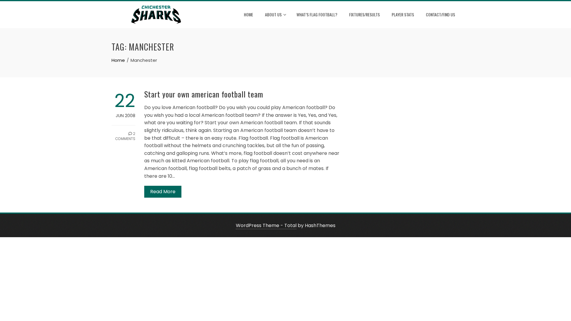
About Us (273, 14)
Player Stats (403, 14)
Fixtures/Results (364, 14)
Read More (162, 191)
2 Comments (125, 136)
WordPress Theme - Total (266, 225)
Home (248, 14)
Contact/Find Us (440, 14)
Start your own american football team (203, 94)
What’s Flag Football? (317, 14)
